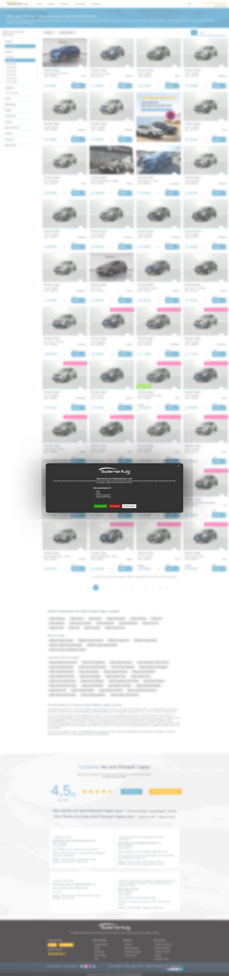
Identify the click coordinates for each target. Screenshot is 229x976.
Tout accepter (100, 506)
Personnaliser (129, 506)
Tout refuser (115, 506)
